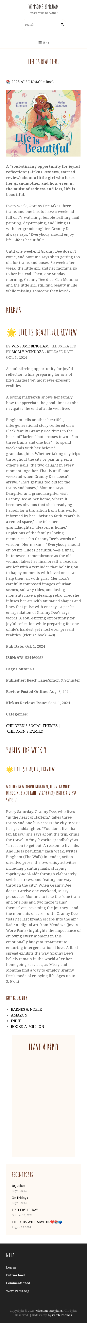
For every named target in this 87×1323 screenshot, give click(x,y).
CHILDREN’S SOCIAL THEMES (32, 725)
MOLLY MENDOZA (28, 351)
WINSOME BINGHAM (30, 346)
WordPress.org (17, 1291)
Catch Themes (62, 1315)
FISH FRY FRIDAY (25, 1210)
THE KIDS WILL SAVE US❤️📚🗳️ (37, 1222)
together (18, 1185)
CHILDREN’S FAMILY (25, 731)
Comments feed (18, 1283)
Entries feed (15, 1275)
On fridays (20, 1197)
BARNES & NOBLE (26, 1009)
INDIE (16, 1020)
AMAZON (19, 1015)
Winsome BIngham (43, 6)
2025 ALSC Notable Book (33, 81)
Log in (11, 1267)
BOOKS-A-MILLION (27, 1026)
